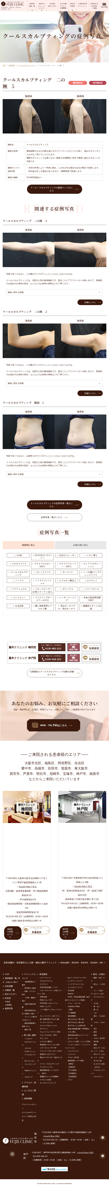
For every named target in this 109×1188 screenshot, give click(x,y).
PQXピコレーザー (67, 555)
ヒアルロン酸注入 (67, 580)
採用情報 (28, 1098)
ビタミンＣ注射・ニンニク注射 (79, 1041)
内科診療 (9, 986)
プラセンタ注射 (45, 1080)
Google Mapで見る (28, 887)
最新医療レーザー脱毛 (76, 1061)
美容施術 (43, 974)
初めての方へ (11, 994)
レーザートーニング (67, 599)
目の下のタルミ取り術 (76, 1022)
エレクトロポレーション (91, 565)
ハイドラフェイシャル (43, 582)
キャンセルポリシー (29, 1112)
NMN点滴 (43, 997)
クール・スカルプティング (49, 1064)
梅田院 (35, 1137)
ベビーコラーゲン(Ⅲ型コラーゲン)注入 (42, 590)
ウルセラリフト (19, 563)
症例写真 (12, 65)
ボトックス (67, 588)
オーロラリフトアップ (48, 1083)
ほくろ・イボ (72, 1038)
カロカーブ (29, 1077)
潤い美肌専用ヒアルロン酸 (43, 607)
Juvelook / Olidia (74, 1006)
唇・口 (96, 1010)
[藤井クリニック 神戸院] (82, 821)
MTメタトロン (30, 1061)
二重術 (70, 1010)
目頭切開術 (72, 1016)
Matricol (71, 994)
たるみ (96, 1003)
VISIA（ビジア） (46, 1006)
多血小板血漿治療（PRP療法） (79, 1029)
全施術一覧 (10, 990)
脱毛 (95, 1032)
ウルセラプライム (46, 981)
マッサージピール (46, 1022)
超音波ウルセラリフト (48, 1054)
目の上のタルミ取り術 (76, 1019)
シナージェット (45, 978)
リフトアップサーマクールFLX (43, 599)
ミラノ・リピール (74, 1003)
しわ (95, 1013)
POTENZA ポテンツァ (43, 557)
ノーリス (19, 580)
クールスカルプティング (26, 65)
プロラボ (28, 1048)
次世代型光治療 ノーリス (49, 987)
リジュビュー (19, 597)
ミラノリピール (92, 588)
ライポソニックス (46, 1067)
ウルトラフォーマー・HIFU (67, 565)
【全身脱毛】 (72, 1077)
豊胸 (95, 1045)
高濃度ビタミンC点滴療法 (49, 1077)
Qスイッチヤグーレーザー (77, 978)
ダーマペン (67, 572)
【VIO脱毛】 (72, 1073)
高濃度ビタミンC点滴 (92, 607)
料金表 (8, 998)
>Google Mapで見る (51, 1136)
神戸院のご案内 (30, 988)
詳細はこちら (90, 302)
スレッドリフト (43, 572)
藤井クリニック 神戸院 (22, 657)
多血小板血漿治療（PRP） (91, 599)
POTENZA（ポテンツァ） (49, 1003)
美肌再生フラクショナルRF (50, 1045)
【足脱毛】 (72, 1067)
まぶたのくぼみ (99, 1064)
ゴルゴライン (98, 1077)
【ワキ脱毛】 (72, 1070)
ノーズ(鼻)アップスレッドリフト (92, 573)
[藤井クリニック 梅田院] (27, 821)
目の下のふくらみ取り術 (76, 1026)
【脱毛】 (71, 1064)
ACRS (19, 555)
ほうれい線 (98, 1061)
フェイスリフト (73, 1051)
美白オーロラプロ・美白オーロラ (66, 607)
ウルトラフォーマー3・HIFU (50, 1032)
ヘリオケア (29, 1039)
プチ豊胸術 (72, 1013)
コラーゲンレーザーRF (48, 1048)
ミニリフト (72, 1054)
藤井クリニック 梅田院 (22, 647)
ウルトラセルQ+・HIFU (48, 1035)
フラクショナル (19, 588)
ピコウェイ (92, 580)
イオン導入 (92, 555)
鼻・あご (97, 1006)
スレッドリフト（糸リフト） (50, 1016)
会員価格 (8, 1005)
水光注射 (19, 605)
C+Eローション (30, 1051)
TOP (4, 65)
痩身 (95, 1035)
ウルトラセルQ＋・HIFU (43, 565)
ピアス (70, 1080)
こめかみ (97, 1067)
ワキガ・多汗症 (73, 1057)
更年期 (96, 1041)
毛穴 (95, 1029)
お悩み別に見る (80, 545)
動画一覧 (28, 1029)
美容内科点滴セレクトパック (78, 1035)
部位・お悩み (99, 974)
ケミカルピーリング (75, 987)
